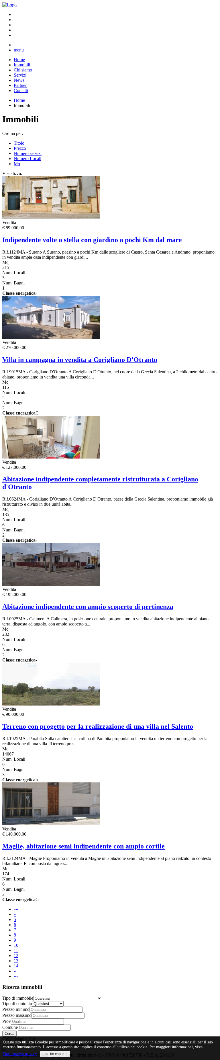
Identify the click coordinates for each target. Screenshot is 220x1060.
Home (19, 59)
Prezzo (20, 148)
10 (16, 945)
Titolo (19, 143)
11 (16, 950)
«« (16, 909)
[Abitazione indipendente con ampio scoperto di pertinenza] (51, 584)
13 (16, 960)
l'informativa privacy (20, 1053)
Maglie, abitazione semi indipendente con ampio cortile (83, 846)
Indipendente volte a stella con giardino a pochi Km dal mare (92, 240)
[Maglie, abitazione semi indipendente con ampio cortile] (51, 823)
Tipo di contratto (17, 1003)
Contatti (21, 90)
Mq (17, 163)
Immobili (22, 64)
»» (16, 976)
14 (16, 965)
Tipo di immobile (17, 998)
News (19, 80)
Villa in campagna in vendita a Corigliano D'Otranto (79, 359)
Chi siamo (23, 69)
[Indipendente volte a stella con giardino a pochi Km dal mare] (51, 217)
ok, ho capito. (55, 1054)
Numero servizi (28, 153)
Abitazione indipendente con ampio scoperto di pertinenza (87, 606)
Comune (10, 1027)
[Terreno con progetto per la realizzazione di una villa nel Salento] (51, 704)
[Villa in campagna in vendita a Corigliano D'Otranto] (51, 337)
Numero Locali (27, 158)
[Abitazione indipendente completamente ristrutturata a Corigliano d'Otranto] (51, 457)
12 (16, 955)
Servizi (20, 75)
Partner (20, 85)
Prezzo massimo (17, 1015)
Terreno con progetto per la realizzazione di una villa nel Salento (97, 726)
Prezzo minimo (16, 1009)
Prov (6, 1021)
